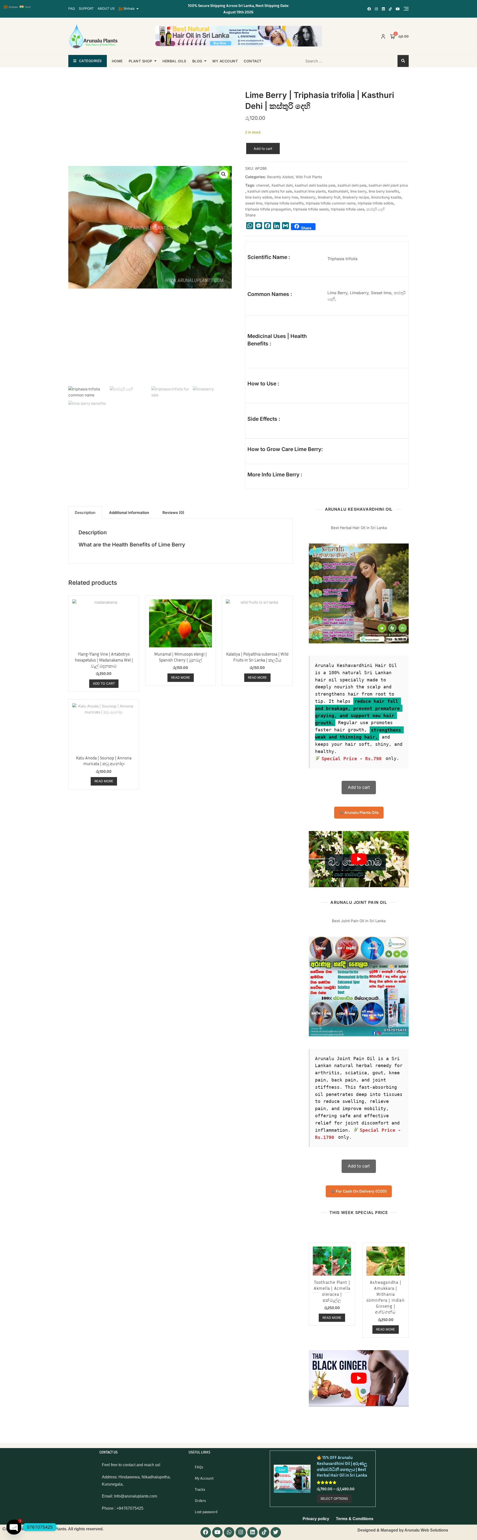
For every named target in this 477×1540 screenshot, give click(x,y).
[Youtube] (217, 1532)
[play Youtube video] (359, 859)
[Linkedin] (252, 1532)
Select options (334, 1498)
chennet (262, 185)
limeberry (308, 197)
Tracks (200, 1489)
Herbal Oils (174, 61)
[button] (223, 174)
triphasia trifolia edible (376, 203)
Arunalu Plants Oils (361, 812)
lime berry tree (286, 197)
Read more (180, 677)
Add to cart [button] (104, 683)
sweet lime (253, 203)
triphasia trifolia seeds (311, 209)
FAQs (199, 1467)
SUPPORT (86, 8)
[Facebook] (205, 1532)
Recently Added (280, 177)
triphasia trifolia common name (331, 203)
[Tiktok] (264, 1532)
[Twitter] (276, 1532)
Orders (200, 1500)
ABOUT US (106, 8)
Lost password (206, 1511)
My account (225, 61)
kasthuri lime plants (310, 191)
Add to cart (263, 148)
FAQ (71, 8)
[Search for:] (332, 61)
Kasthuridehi (338, 191)
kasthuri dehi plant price (388, 185)
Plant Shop (140, 61)
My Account (204, 1478)
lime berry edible (258, 197)
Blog (197, 61)
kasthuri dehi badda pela (315, 185)
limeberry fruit (329, 197)
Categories (90, 61)
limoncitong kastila (386, 197)
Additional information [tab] (129, 512)
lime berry (358, 191)
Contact (253, 61)
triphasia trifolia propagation (268, 209)
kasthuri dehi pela (352, 185)
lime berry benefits (384, 191)
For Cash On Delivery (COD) (361, 1191)
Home (117, 61)
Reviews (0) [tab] (173, 512)
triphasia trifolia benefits (284, 203)
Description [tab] (85, 512)
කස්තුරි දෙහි (375, 209)
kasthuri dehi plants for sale (269, 191)
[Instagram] (241, 1532)
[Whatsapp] (229, 1532)
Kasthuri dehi (282, 185)
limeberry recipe (356, 197)
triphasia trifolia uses (347, 209)
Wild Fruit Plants (309, 177)
